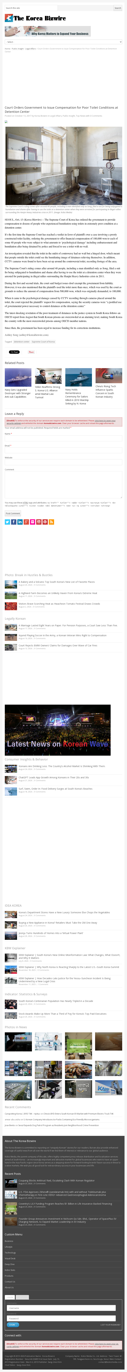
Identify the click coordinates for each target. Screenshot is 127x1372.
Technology (10, 1252)
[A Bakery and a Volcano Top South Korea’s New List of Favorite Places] (11, 584)
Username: (12, 1303)
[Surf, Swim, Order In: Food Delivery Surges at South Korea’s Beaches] (11, 791)
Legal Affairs (30, 48)
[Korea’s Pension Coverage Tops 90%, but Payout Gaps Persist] (78, 1089)
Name (8, 433)
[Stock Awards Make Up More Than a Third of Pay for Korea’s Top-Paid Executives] (11, 1015)
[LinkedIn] (20, 522)
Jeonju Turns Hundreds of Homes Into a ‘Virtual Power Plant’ (51, 933)
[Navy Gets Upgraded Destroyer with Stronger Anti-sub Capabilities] (18, 377)
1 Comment (43, 984)
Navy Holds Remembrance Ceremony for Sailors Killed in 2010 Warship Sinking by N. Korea (77, 396)
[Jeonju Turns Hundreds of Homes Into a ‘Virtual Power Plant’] (11, 936)
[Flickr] (32, 522)
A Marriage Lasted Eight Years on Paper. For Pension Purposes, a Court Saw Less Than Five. (68, 625)
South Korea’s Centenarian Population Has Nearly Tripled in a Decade (56, 1001)
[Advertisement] (63, 79)
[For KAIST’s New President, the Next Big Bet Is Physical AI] (108, 1087)
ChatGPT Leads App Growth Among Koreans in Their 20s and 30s (54, 777)
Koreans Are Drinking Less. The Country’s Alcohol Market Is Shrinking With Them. (62, 766)
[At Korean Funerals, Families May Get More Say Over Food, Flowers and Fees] (108, 1068)
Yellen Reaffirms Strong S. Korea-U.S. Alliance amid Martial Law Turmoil (47, 392)
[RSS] (51, 522)
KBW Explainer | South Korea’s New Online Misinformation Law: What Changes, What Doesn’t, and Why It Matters (69, 956)
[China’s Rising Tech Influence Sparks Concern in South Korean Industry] (109, 375)
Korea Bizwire (41, 115)
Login (10, 1297)
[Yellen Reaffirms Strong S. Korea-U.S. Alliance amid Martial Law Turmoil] (48, 376)
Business (9, 1241)
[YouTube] (39, 522)
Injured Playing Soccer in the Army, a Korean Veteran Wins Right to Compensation (62, 635)
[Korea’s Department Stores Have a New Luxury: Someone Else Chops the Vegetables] (11, 914)
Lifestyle (8, 1246)
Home (7, 48)
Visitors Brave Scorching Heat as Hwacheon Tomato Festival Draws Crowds (59, 603)
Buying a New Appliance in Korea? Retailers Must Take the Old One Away (58, 922)
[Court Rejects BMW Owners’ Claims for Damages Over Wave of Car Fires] (11, 647)
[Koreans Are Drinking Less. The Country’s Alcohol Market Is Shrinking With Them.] (11, 769)
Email (8, 445)
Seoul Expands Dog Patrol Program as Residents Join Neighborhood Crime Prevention (58, 1125)
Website (8, 457)
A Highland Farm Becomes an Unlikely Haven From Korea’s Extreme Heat (58, 593)
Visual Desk (10, 1258)
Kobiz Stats (10, 1270)
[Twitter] (7, 522)
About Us (9, 1287)
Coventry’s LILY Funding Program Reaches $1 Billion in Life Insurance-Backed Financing (65, 1203)
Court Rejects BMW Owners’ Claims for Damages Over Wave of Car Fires (58, 645)
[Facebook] (13, 522)
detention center (21, 341)
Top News (80, 115)
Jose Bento (10, 1125)
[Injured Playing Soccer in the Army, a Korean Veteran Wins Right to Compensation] (11, 637)
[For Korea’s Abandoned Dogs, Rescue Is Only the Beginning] (48, 1070)
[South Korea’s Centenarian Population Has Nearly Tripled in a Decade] (11, 1004)
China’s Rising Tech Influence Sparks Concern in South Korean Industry (106, 391)
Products (9, 1275)
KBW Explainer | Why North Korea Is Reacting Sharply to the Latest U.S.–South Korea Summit (69, 967)
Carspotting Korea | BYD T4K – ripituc (22, 1113)
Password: (12, 1313)
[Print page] (63, 121)
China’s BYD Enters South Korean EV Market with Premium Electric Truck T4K (78, 1113)
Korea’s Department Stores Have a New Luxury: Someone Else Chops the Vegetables (64, 912)
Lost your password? (110, 1324)
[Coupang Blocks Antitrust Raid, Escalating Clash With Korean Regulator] (18, 1041)
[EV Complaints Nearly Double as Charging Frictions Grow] (48, 1089)
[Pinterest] (45, 522)
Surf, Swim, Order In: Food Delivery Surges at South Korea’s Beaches (55, 788)
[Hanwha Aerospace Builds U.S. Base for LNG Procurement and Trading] (18, 1090)
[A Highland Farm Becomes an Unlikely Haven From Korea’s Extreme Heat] (11, 595)
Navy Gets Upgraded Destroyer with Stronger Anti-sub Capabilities (18, 393)
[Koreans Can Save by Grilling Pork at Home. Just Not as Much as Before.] (78, 1070)
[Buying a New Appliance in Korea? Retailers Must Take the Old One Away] (11, 925)
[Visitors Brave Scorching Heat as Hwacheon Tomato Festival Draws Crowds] (11, 606)
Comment (9, 469)
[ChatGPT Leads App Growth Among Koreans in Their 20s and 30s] (11, 780)
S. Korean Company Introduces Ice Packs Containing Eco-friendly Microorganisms (61, 1119)
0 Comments (39, 585)
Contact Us (10, 1281)
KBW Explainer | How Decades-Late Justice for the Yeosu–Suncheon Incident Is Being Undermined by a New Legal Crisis (64, 980)
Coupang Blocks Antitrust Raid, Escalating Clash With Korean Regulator (57, 1180)
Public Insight (18, 48)
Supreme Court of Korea (43, 341)
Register (22, 1297)
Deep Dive (10, 1264)
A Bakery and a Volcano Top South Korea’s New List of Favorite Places (57, 581)
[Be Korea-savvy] (63, 18)
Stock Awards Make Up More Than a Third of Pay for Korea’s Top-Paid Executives (62, 1013)
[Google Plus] (26, 522)
